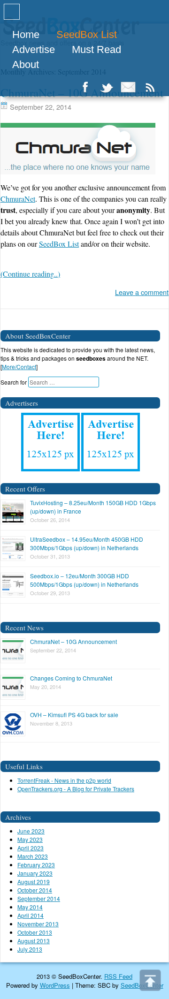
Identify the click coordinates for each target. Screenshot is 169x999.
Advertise (33, 49)
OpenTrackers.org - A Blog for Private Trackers (75, 789)
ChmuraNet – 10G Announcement (73, 641)
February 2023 (36, 865)
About (25, 64)
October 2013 (34, 932)
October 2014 (34, 890)
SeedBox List (86, 34)
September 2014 (38, 898)
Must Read (96, 49)
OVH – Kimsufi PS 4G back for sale (74, 715)
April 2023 (30, 848)
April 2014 (30, 915)
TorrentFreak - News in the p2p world (64, 780)
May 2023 (30, 839)
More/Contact (19, 367)
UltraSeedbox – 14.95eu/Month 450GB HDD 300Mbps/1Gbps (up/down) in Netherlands (86, 543)
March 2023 (32, 856)
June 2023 (31, 831)
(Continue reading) (30, 274)
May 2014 (30, 907)
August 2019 (33, 881)
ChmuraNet (17, 199)
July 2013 (29, 949)
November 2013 (38, 924)
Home (25, 34)
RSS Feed (118, 976)
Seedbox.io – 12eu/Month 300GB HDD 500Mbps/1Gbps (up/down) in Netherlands (84, 580)
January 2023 (35, 873)
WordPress (55, 985)
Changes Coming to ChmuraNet (71, 678)
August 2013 (33, 941)
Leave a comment (142, 292)
